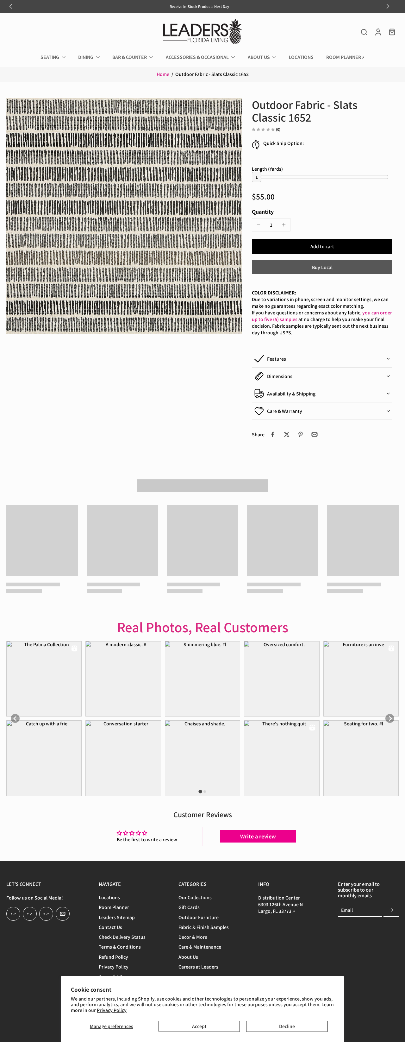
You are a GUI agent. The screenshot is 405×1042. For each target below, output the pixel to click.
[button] (322, 246)
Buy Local (322, 267)
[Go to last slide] (15, 718)
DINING (85, 57)
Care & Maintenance (199, 947)
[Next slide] (388, 6)
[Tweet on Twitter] (287, 434)
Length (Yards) (267, 169)
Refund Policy (113, 957)
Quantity (263, 211)
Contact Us (110, 927)
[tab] (200, 791)
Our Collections (195, 898)
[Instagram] (46, 914)
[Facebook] (13, 914)
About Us (188, 957)
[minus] (258, 225)
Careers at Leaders (198, 967)
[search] (364, 31)
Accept (199, 1026)
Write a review (258, 836)
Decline (287, 1026)
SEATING (49, 57)
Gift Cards (189, 908)
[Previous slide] (10, 6)
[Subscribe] (391, 910)
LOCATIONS (301, 57)
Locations (109, 898)
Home (163, 74)
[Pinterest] (30, 914)
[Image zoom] (124, 216)
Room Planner (114, 908)
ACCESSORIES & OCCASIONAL (197, 57)
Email (347, 910)
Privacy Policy (112, 1010)
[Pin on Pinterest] (301, 434)
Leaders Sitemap (117, 917)
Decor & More (192, 937)
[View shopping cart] (392, 32)
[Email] (63, 914)
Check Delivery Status (122, 937)
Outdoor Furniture (198, 917)
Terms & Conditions (120, 947)
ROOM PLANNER (343, 57)
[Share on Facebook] (273, 434)
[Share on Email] (314, 434)
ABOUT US (259, 57)
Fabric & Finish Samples (203, 927)
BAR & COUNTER (129, 57)
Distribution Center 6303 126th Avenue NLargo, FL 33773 (280, 904)
